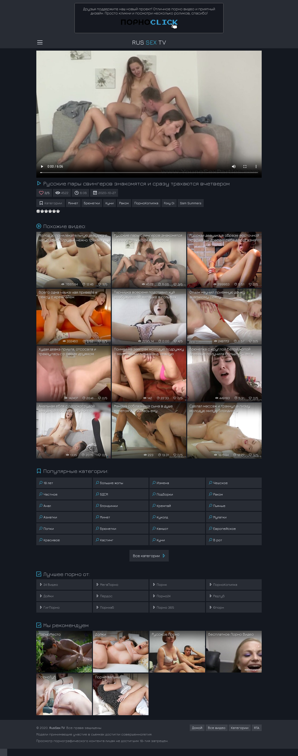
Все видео (216, 728)
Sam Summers (190, 203)
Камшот (162, 529)
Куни (109, 203)
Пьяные (219, 506)
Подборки (165, 494)
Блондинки (109, 506)
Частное (51, 494)
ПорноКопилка (146, 203)
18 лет (48, 483)
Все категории (146, 556)
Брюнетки (92, 203)
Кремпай (164, 506)
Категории (239, 728)
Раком (124, 203)
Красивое (52, 540)
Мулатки (220, 517)
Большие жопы (111, 483)
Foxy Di (169, 203)
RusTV (149, 42)
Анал (47, 506)
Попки (49, 529)
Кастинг (106, 540)
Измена (163, 483)
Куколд (162, 517)
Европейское (224, 529)
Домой (197, 728)
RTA (256, 728)
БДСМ (104, 494)
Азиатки (50, 517)
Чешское (220, 483)
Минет (73, 203)
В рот (217, 540)
